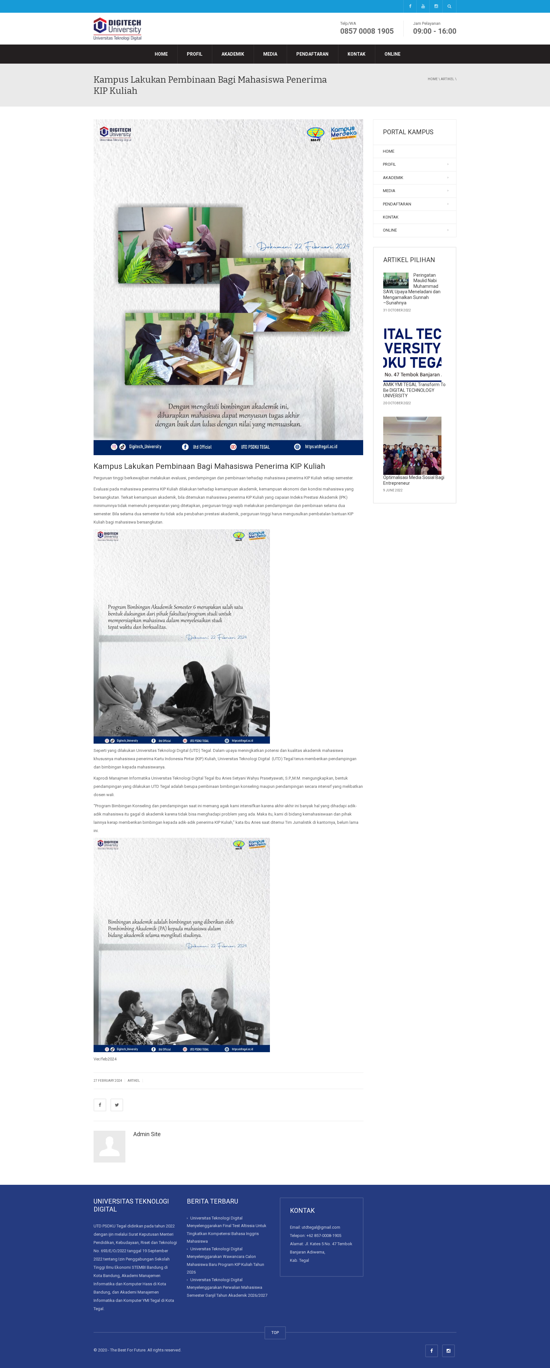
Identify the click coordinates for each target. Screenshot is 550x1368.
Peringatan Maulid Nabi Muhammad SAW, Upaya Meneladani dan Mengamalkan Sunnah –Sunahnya (412, 289)
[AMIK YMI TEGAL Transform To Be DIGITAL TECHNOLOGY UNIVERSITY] (412, 353)
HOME (161, 54)
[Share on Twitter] (116, 1105)
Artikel (447, 79)
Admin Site (147, 1134)
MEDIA (270, 54)
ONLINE (392, 54)
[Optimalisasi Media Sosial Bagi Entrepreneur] (412, 446)
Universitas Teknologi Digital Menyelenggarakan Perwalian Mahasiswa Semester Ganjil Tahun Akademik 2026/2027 (227, 1287)
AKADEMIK (233, 54)
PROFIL (194, 54)
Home (433, 79)
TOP (275, 1332)
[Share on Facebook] (100, 1105)
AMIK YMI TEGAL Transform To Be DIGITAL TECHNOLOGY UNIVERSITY (414, 390)
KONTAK (356, 54)
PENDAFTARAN (312, 54)
